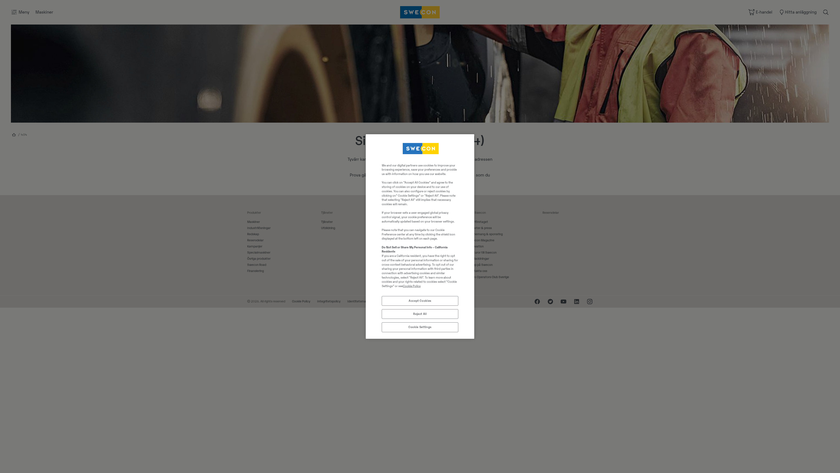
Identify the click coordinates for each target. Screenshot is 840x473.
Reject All (420, 314)
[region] (420, 236)
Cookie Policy (412, 286)
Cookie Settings (420, 327)
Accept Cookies (420, 300)
